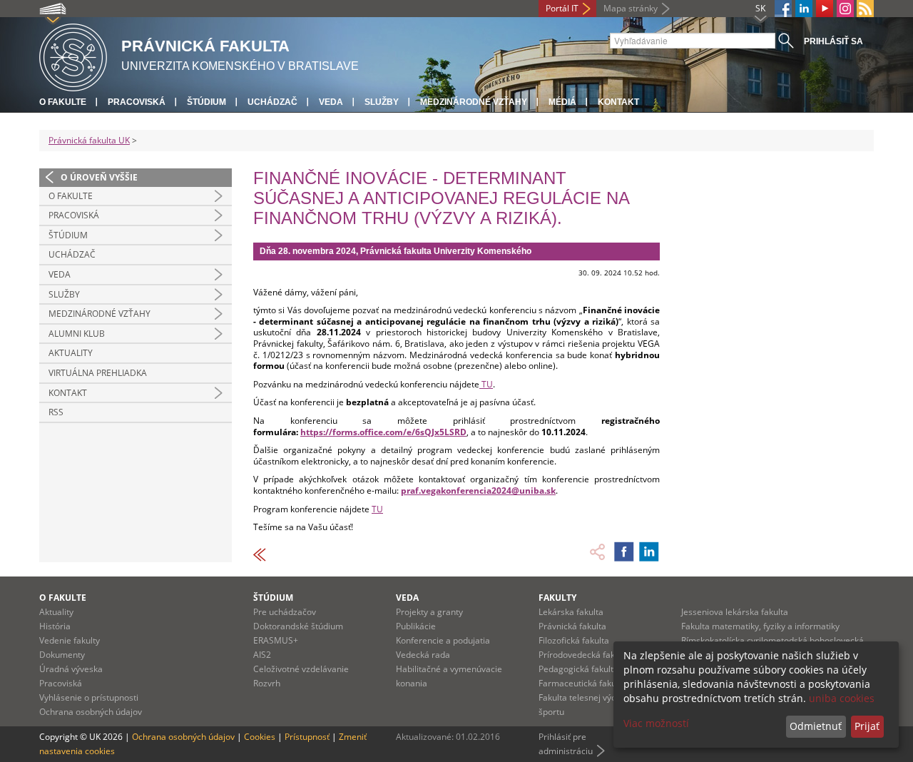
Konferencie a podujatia (443, 640)
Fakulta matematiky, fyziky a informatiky (760, 626)
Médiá (562, 102)
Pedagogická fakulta (578, 669)
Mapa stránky (630, 8)
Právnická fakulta (572, 626)
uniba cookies (841, 698)
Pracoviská (136, 102)
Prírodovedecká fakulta (584, 655)
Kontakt (618, 102)
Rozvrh (266, 683)
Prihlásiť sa (833, 41)
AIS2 (262, 655)
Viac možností (656, 723)
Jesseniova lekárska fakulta (734, 612)
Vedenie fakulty (69, 640)
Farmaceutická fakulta (582, 683)
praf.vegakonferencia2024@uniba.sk (478, 490)
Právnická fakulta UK (89, 140)
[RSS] (865, 8)
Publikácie (416, 626)
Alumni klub (77, 333)
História (55, 626)
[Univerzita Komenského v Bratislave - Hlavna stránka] (73, 55)
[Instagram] (845, 8)
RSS (56, 412)
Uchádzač (272, 102)
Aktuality (71, 353)
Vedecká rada (423, 655)
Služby (381, 102)
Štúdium (206, 102)
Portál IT (562, 8)
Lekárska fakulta (571, 612)
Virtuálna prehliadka (98, 373)
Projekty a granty (429, 612)
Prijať (867, 726)
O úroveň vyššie (99, 177)
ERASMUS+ (275, 640)
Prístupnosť (307, 737)
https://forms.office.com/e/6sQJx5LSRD (383, 432)
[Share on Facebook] (624, 551)
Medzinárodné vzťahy (473, 102)
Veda (331, 102)
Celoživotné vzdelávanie (301, 669)
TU (486, 384)
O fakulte (62, 102)
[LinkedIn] (803, 8)
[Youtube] (824, 8)
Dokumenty (62, 655)
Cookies (259, 737)
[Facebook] (783, 8)
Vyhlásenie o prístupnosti (88, 697)
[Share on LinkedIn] (649, 551)
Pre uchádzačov (284, 612)
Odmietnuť (816, 726)
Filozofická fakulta (574, 640)
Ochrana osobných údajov (90, 712)
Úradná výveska (71, 669)
